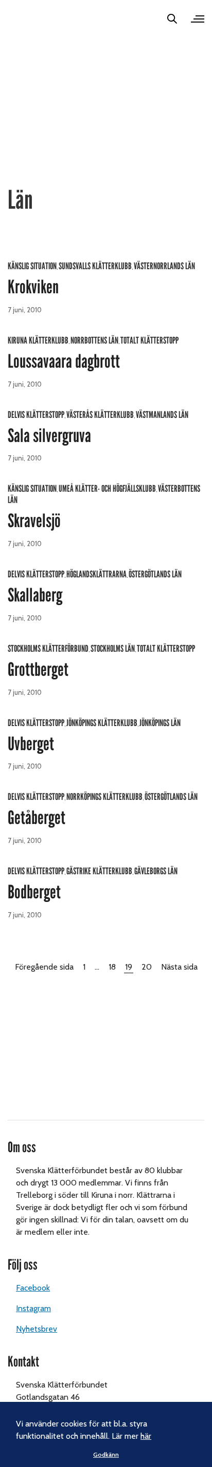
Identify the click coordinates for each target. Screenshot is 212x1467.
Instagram (33, 1308)
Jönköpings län (160, 723)
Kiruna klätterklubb (38, 340)
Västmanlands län (162, 414)
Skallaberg (35, 595)
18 (112, 967)
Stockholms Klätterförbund (48, 648)
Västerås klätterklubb (100, 414)
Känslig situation (32, 266)
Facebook (33, 1288)
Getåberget (36, 818)
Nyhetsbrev (36, 1329)
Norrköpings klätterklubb (104, 796)
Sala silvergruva (49, 436)
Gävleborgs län (156, 871)
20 (147, 967)
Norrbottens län (94, 340)
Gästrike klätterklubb (99, 871)
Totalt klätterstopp (149, 340)
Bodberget (34, 892)
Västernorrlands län (164, 266)
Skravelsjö (34, 521)
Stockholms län (113, 648)
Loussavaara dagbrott (64, 361)
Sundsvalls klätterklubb (95, 266)
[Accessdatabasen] (23, 19)
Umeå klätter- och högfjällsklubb (107, 488)
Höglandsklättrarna (96, 574)
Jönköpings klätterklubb (101, 723)
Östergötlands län (155, 574)
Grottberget (38, 669)
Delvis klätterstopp (36, 414)
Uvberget (31, 744)
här (145, 1436)
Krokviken (33, 287)
